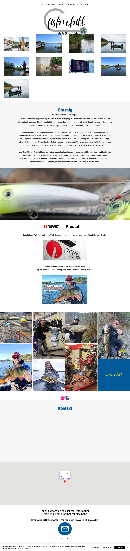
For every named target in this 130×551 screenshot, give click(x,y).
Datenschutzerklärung (24, 548)
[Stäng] (127, 547)
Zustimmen (119, 548)
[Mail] (65, 528)
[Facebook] (67, 398)
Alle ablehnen (107, 548)
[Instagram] (62, 398)
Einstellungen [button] (95, 548)
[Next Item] (123, 351)
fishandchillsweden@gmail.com (64, 539)
